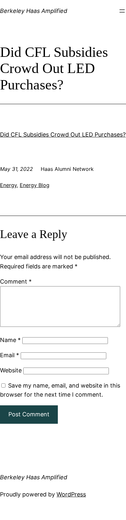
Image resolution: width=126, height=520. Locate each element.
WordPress (71, 494)
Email (9, 355)
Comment (16, 281)
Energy (8, 185)
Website (11, 370)
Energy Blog (34, 185)
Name (10, 340)
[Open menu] (122, 11)
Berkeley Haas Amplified (33, 10)
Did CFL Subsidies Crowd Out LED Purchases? (63, 134)
